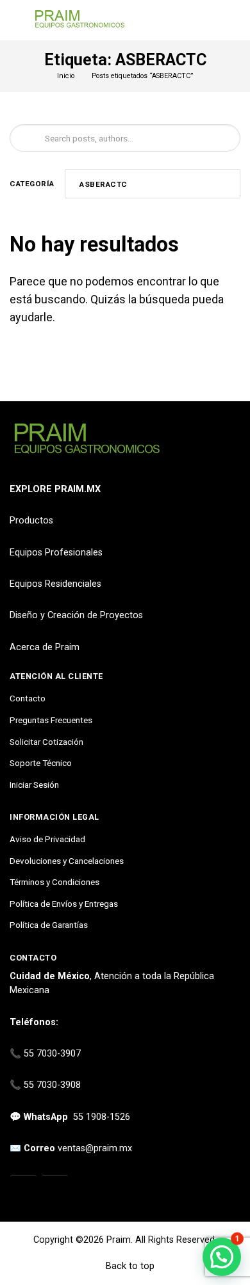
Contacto (28, 698)
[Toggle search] (232, 20)
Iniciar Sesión (34, 784)
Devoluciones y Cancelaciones (67, 861)
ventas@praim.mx (95, 1148)
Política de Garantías (49, 925)
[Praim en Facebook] (55, 1189)
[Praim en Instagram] (23, 1189)
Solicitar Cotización (46, 742)
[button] (222, 1257)
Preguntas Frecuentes (51, 720)
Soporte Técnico (41, 763)
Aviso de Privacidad (47, 839)
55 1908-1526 (101, 1117)
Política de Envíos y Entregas (64, 903)
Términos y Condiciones (54, 882)
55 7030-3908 (52, 1085)
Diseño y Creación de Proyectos (76, 615)
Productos (31, 520)
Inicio (65, 76)
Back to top (128, 1266)
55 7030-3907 (52, 1053)
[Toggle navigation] (16, 20)
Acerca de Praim (44, 647)
